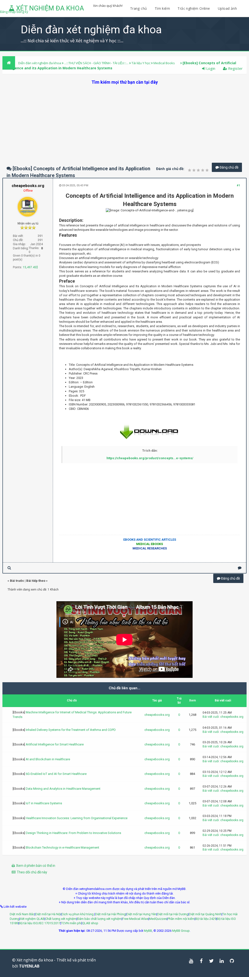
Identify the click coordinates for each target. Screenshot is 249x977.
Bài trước (17, 581)
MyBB (148, 930)
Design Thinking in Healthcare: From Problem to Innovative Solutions (73, 833)
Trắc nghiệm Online (194, 8)
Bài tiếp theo (35, 581)
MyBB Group (181, 930)
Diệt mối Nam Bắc (22, 914)
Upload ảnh (227, 8)
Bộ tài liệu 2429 (205, 919)
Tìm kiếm (162, 8)
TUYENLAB (29, 966)
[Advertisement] (124, 119)
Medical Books (164, 63)
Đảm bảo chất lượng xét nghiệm (99, 919)
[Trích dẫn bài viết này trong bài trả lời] (239, 567)
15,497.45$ (30, 267)
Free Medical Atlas (135, 919)
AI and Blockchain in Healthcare (48, 759)
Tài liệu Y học (141, 63)
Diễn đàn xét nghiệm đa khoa (40, 63)
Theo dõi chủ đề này (32, 872)
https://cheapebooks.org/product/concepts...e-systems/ (150, 458)
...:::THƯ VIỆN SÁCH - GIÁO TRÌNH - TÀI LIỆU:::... (96, 63)
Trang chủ (138, 8)
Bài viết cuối (211, 716)
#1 (238, 185)
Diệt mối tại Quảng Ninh (205, 914)
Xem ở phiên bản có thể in (35, 866)
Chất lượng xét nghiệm (60, 919)
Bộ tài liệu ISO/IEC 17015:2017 (39, 923)
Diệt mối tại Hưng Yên (141, 914)
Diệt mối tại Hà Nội (48, 914)
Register (235, 68)
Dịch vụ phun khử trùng (78, 914)
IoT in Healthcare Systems (44, 803)
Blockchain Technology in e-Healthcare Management (62, 847)
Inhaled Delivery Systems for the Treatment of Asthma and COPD (71, 730)
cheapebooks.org (157, 715)
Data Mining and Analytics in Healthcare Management (63, 788)
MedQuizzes (158, 919)
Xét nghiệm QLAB (32, 919)
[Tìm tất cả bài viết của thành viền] (9, 567)
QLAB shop (90, 923)
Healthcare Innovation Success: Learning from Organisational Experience (76, 818)
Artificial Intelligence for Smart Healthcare (55, 744)
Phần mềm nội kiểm (181, 919)
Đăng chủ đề (228, 167)
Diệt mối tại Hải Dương (172, 914)
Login (210, 68)
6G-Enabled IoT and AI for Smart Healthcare (56, 774)
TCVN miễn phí (71, 923)
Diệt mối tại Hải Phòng (110, 914)
